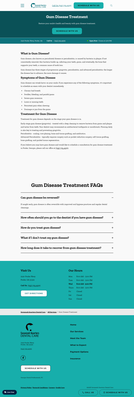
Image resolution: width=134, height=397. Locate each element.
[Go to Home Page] (38, 5)
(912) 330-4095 (59, 41)
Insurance (75, 358)
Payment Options (79, 352)
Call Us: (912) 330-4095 (61, 5)
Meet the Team (78, 338)
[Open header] (23, 5)
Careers (52, 387)
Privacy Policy (26, 387)
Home (73, 325)
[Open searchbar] (111, 5)
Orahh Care (60, 387)
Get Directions (34, 293)
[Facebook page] (23, 357)
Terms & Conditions (40, 387)
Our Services (76, 331)
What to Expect (78, 345)
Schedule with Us (88, 5)
